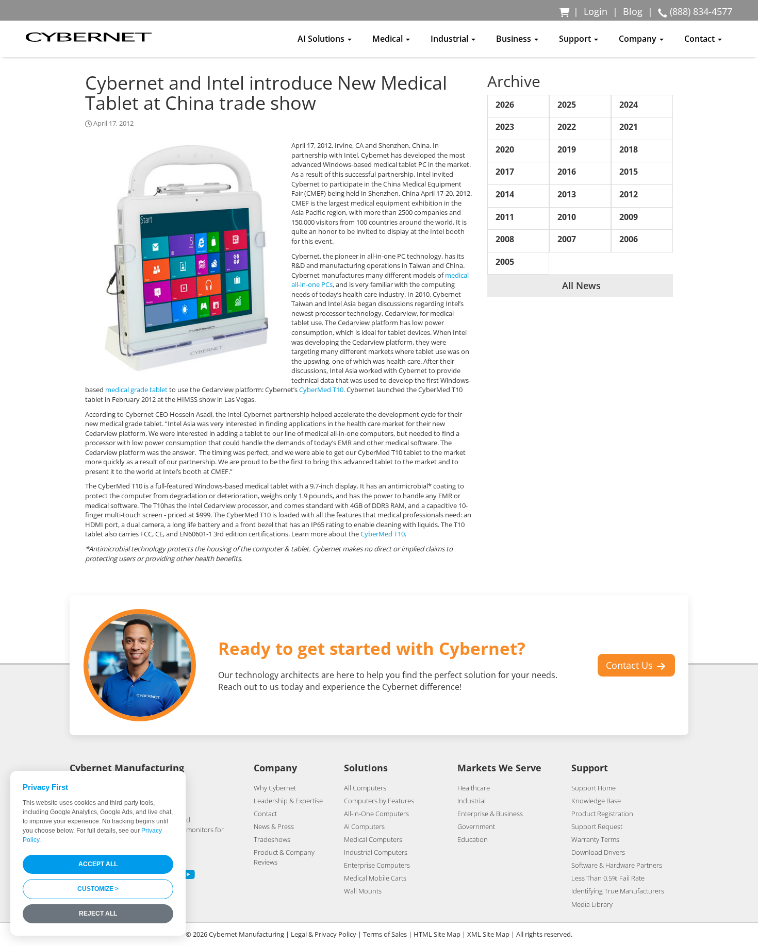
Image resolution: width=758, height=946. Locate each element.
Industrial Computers (375, 852)
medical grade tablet (136, 389)
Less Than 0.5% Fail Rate (608, 878)
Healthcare (473, 787)
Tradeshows (272, 839)
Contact (265, 813)
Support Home (593, 787)
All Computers (365, 787)
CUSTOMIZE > (98, 888)
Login (595, 11)
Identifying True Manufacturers (617, 891)
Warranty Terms (595, 839)
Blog (632, 11)
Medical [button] (388, 38)
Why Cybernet (275, 787)
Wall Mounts (363, 891)
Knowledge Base (596, 800)
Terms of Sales (385, 934)
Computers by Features (379, 800)
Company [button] (638, 38)
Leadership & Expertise (288, 800)
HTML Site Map (437, 934)
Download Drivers (598, 852)
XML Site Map (488, 934)
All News (580, 285)
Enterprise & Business (490, 813)
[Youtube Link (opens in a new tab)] (188, 876)
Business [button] (514, 38)
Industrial (471, 800)
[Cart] (564, 11)
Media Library (592, 904)
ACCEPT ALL (98, 864)
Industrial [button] (450, 38)
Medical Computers (373, 839)
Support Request (596, 826)
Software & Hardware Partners (616, 865)
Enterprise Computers (377, 865)
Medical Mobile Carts (375, 878)
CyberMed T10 (382, 533)
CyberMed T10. (322, 389)
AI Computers (364, 826)
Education (472, 839)
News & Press (274, 826)
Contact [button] (700, 38)
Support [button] (576, 38)
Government (476, 826)
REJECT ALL (98, 913)
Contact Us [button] (630, 665)
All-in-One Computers (376, 813)
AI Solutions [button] (322, 38)
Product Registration (602, 813)
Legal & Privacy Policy (323, 934)
